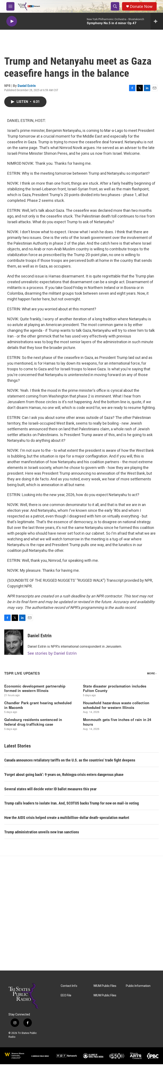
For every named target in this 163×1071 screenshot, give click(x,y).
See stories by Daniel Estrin (52, 653)
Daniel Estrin (27, 86)
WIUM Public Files (104, 985)
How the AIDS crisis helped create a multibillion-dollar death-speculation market (66, 817)
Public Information (138, 985)
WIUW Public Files (104, 995)
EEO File (66, 995)
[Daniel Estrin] (13, 642)
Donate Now (141, 6)
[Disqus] (81, 913)
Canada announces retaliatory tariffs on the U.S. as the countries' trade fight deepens (69, 760)
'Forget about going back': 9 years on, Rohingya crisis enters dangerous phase (64, 774)
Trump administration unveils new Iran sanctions (41, 832)
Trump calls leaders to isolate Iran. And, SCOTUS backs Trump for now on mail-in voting (71, 803)
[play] (11, 21)
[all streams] (156, 21)
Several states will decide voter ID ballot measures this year (50, 789)
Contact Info (69, 985)
